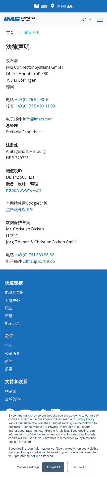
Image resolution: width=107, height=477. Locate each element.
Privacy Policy (84, 419)
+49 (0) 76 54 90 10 (32, 99)
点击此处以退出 (20, 209)
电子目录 (12, 323)
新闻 (8, 361)
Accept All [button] (53, 467)
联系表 (10, 391)
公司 (9, 336)
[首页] (19, 19)
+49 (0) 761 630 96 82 (34, 255)
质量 (8, 368)
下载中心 (12, 300)
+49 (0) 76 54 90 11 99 (35, 106)
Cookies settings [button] (28, 467)
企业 (8, 345)
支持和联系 (16, 381)
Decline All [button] (78, 467)
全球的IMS (14, 398)
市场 (8, 315)
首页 (10, 32)
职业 (8, 307)
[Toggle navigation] (100, 19)
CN (84, 19)
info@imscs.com (38, 119)
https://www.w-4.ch (23, 190)
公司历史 (12, 353)
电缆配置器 (14, 292)
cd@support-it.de (39, 261)
